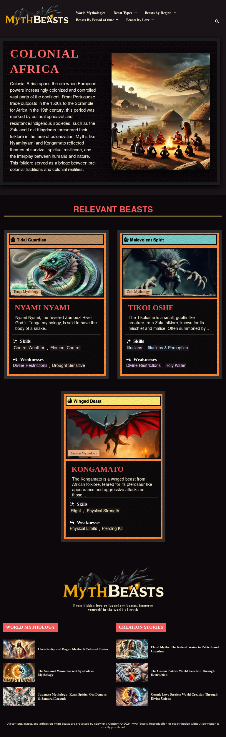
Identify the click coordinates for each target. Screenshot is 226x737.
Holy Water (175, 365)
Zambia (75, 453)
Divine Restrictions (30, 365)
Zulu (130, 292)
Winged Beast (88, 401)
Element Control (65, 347)
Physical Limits (83, 528)
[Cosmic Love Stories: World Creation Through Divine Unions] (132, 696)
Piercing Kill (112, 528)
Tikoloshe (151, 307)
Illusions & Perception (168, 347)
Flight (76, 510)
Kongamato (98, 469)
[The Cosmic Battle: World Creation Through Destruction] (132, 673)
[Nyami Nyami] (56, 273)
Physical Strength (103, 510)
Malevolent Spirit (147, 240)
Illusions (134, 347)
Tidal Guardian (31, 240)
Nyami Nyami (42, 307)
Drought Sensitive (68, 365)
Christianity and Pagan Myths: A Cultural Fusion (73, 649)
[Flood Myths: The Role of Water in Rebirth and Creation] (132, 649)
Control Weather (29, 347)
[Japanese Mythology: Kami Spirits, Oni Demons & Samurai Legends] (19, 696)
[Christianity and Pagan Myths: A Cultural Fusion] (19, 649)
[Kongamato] (113, 434)
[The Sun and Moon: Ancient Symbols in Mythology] (19, 673)
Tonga (18, 292)
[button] (217, 21)
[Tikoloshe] (169, 273)
